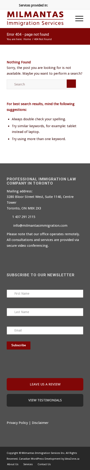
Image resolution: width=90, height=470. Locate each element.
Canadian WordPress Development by (41, 458)
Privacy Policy (17, 423)
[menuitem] (77, 18)
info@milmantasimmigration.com (40, 225)
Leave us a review (45, 384)
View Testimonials (45, 400)
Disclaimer (40, 423)
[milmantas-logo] (37, 18)
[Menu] (77, 18)
